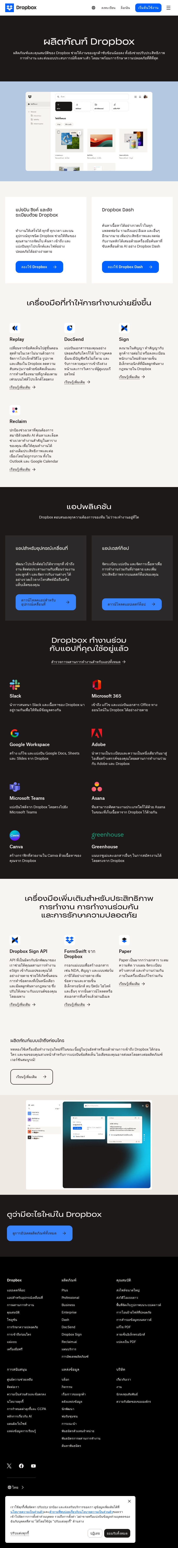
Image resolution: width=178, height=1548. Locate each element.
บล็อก (65, 1379)
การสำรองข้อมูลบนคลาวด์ (134, 1319)
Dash (65, 1319)
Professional (70, 1297)
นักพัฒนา (68, 1409)
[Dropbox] (22, 7)
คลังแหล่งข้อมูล (72, 1401)
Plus (65, 1290)
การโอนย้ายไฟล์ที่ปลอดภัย (133, 1312)
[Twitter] (9, 1466)
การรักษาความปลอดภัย (22, 1327)
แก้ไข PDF (123, 1327)
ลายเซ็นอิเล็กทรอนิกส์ (130, 1334)
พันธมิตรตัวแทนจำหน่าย (78, 1431)
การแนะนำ (69, 1423)
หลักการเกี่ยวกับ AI (19, 1416)
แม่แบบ (12, 1342)
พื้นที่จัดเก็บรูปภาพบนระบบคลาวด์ (138, 1305)
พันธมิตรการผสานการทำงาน (81, 1438)
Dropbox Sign (72, 1334)
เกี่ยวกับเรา (123, 1379)
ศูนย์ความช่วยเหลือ (20, 1379)
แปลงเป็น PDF (126, 1342)
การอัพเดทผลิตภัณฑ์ (75, 1356)
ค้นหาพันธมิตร (71, 1446)
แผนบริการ (69, 1349)
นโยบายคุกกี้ (15, 1401)
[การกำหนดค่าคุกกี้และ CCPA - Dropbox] (70, 1519)
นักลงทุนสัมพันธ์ (127, 1394)
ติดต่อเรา (13, 1387)
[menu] (168, 7)
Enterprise (69, 1312)
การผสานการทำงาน (20, 1305)
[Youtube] (33, 1466)
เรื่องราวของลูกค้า (74, 1394)
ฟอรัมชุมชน (70, 1416)
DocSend (68, 1327)
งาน (119, 1387)
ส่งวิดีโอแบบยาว (127, 1297)
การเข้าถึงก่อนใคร (19, 1334)
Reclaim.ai (69, 1342)
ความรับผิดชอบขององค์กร (133, 1401)
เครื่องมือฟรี (15, 1349)
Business (68, 1305)
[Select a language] (93, 7)
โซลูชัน (12, 1319)
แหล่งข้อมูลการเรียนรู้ (21, 1431)
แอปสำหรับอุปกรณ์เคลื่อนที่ (25, 1297)
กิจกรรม (67, 1387)
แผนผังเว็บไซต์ (16, 1423)
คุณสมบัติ (13, 1312)
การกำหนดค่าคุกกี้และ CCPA (26, 1409)
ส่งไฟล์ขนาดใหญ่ (128, 1290)
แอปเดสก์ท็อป (16, 1290)
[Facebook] (21, 1466)
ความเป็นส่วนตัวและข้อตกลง (26, 1394)
